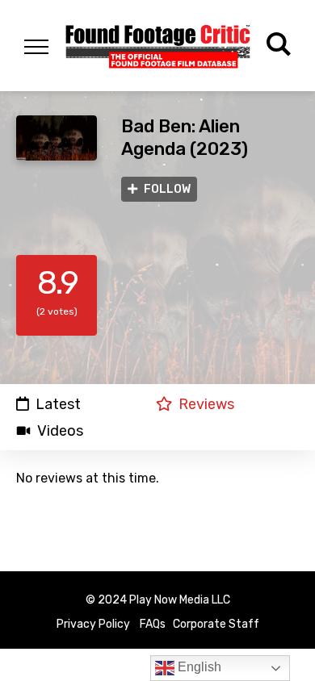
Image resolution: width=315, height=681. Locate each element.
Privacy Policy (93, 624)
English (197, 667)
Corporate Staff (216, 624)
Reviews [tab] (206, 404)
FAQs (153, 624)
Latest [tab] (58, 404)
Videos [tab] (60, 431)
